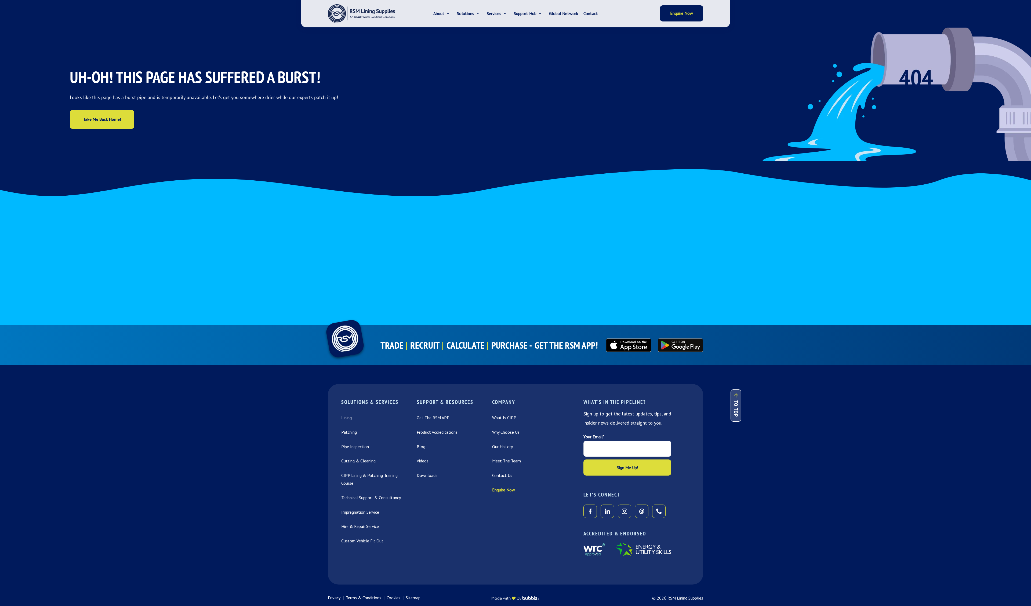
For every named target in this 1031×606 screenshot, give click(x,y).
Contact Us (502, 475)
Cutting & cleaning (358, 460)
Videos (423, 460)
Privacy (334, 597)
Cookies (393, 597)
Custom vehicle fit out (362, 540)
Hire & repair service (360, 526)
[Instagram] (624, 511)
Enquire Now (503, 489)
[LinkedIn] (607, 511)
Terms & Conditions (363, 597)
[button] (442, 13)
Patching (349, 432)
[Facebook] (590, 511)
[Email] (641, 511)
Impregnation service (360, 512)
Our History (502, 446)
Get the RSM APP (433, 417)
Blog (421, 446)
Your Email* (593, 436)
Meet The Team (506, 460)
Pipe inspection (355, 446)
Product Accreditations (437, 432)
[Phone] (659, 511)
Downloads (427, 475)
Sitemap (413, 597)
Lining (346, 417)
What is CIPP (504, 417)
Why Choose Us (506, 432)
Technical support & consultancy (371, 497)
